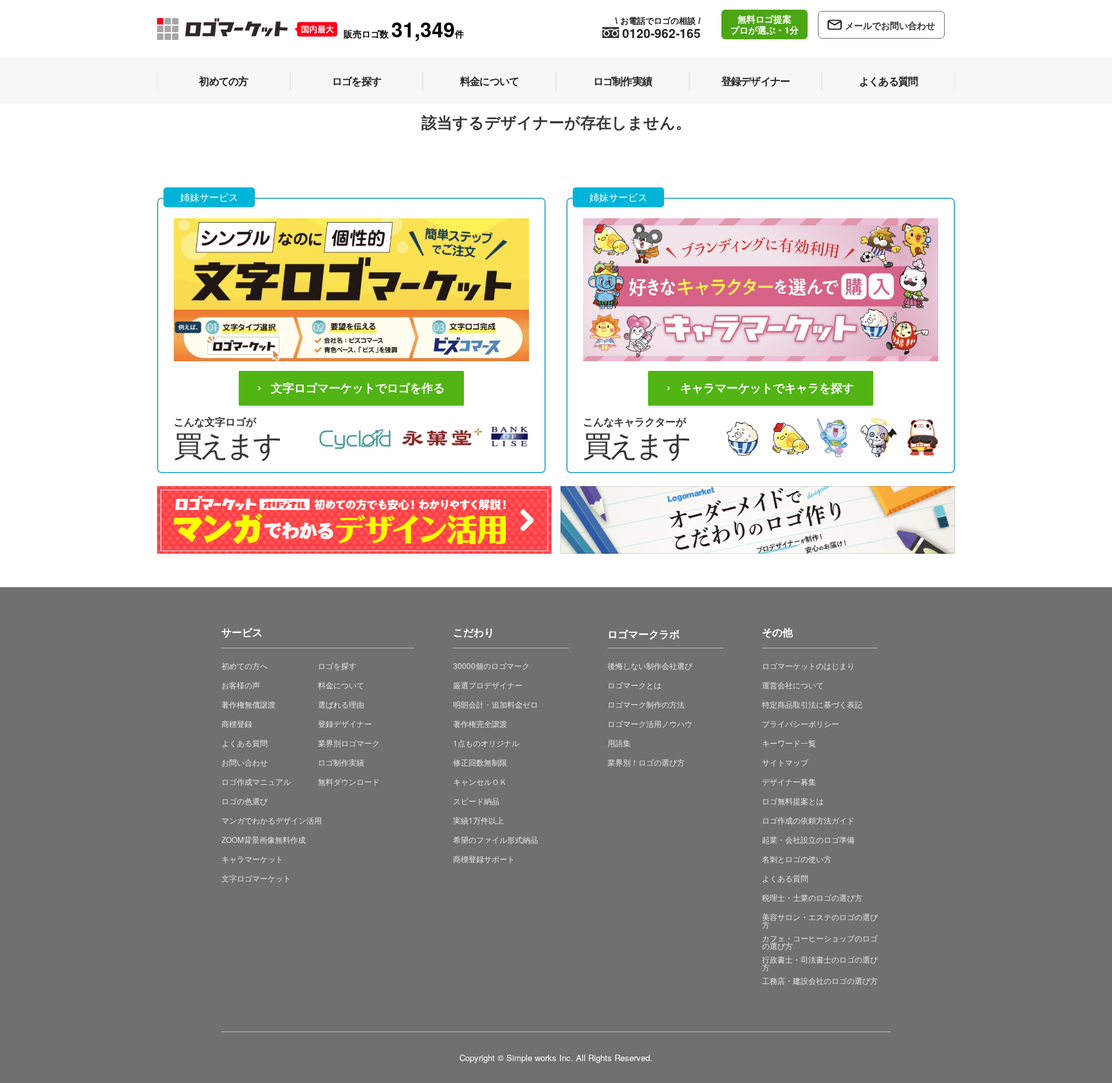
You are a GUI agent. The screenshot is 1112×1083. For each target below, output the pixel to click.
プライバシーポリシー (800, 723)
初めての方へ (244, 665)
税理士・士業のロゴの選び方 (812, 897)
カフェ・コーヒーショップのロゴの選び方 (820, 941)
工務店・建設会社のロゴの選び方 (820, 980)
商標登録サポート (484, 858)
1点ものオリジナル (486, 742)
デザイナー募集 (789, 781)
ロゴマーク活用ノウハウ (649, 723)
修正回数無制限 (480, 762)
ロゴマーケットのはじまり (808, 665)
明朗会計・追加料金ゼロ (495, 704)
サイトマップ (785, 762)
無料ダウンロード (349, 781)
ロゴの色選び (244, 800)
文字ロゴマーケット (256, 877)
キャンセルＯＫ (480, 781)
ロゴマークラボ (643, 631)
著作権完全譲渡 (480, 723)
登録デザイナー (345, 723)
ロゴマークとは (634, 684)
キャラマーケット (252, 858)
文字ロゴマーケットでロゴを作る (358, 388)
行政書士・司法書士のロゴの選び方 (820, 963)
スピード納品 (476, 800)
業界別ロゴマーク (349, 742)
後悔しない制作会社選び (649, 665)
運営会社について (793, 684)
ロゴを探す (337, 665)
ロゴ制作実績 (341, 762)
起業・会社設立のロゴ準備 (808, 839)
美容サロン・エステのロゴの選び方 (820, 920)
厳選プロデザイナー (488, 684)
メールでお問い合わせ (890, 25)
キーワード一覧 (789, 742)
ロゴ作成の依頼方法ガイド (808, 820)
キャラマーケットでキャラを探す (767, 388)
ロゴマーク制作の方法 (646, 704)
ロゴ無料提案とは (793, 800)
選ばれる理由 (341, 704)
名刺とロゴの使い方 (796, 858)
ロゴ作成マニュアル (256, 781)
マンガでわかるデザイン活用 (271, 820)
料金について (341, 684)
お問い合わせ (244, 762)
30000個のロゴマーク (491, 665)
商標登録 (236, 723)
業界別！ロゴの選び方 (646, 762)
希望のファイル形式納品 (495, 839)
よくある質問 (244, 742)
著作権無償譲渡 (248, 704)
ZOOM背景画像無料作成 (263, 839)
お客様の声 (240, 684)
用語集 (619, 742)
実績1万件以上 (478, 820)
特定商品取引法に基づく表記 (812, 704)
